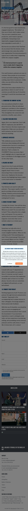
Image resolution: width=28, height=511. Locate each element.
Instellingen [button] (9, 263)
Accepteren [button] (19, 263)
